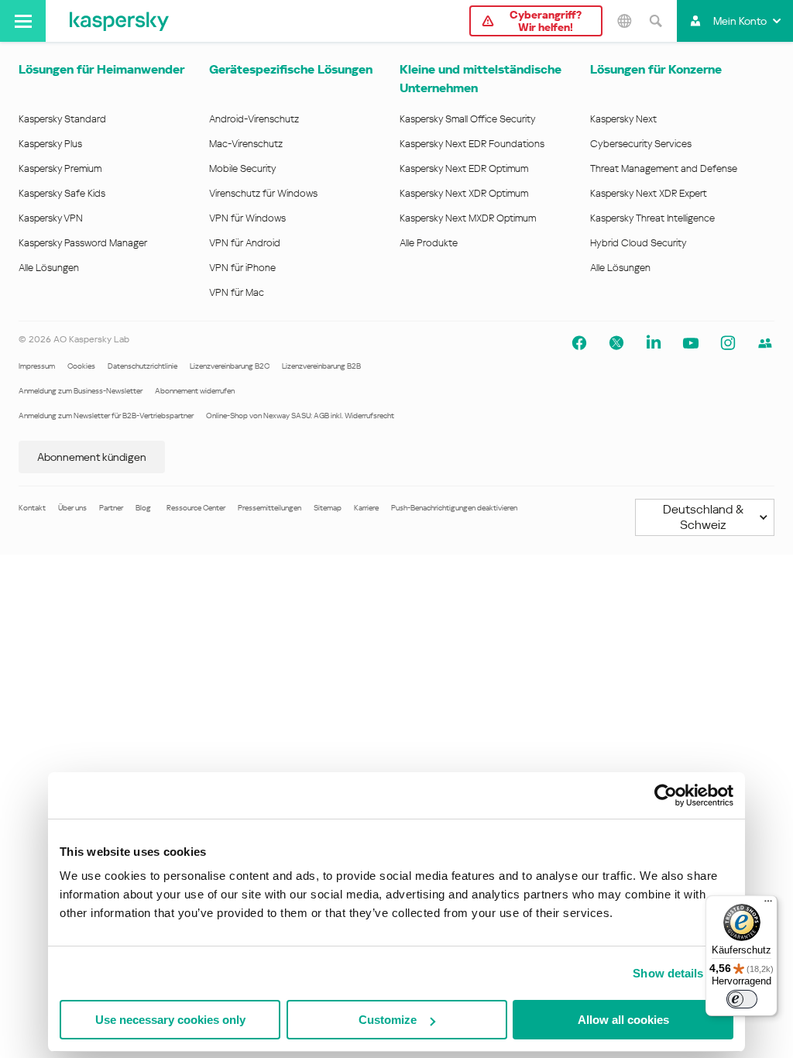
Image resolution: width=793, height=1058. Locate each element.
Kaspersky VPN (51, 218)
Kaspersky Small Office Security (468, 119)
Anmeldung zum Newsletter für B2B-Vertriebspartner (106, 415)
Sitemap (328, 507)
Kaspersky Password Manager (83, 243)
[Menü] (768, 904)
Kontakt (32, 507)
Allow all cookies (623, 1019)
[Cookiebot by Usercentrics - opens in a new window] (665, 795)
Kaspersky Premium (60, 168)
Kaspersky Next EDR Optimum (464, 168)
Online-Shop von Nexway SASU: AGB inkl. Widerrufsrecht (300, 415)
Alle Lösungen (49, 267)
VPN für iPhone (242, 267)
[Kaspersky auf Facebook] (579, 343)
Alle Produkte (429, 243)
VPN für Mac (236, 292)
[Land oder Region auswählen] (624, 21)
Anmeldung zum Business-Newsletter (80, 390)
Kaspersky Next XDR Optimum (464, 193)
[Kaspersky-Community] (765, 343)
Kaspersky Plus (50, 143)
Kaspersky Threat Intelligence (652, 218)
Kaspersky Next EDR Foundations (472, 143)
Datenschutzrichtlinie (142, 366)
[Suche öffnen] (655, 21)
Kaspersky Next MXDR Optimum (468, 218)
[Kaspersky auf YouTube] (690, 343)
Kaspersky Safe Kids (62, 193)
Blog (143, 507)
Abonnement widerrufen (195, 390)
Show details (668, 973)
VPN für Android (244, 243)
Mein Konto (740, 21)
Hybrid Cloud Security (638, 243)
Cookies (81, 366)
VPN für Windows (247, 218)
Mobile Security (242, 168)
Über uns (72, 507)
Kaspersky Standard (62, 119)
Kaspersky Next (623, 119)
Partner (111, 507)
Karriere (366, 507)
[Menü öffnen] (23, 21)
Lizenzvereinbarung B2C (229, 366)
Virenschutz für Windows (263, 193)
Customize (388, 1019)
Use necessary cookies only (170, 1019)
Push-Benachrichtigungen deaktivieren (454, 507)
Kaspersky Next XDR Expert (648, 193)
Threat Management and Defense (663, 168)
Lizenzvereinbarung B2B (321, 366)
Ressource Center (195, 507)
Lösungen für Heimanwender (101, 69)
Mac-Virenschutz (246, 143)
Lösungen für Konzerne (656, 69)
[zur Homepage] (119, 21)
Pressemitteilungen (269, 507)
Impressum (37, 366)
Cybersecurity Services (641, 143)
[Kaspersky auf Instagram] (728, 343)
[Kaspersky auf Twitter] (616, 343)
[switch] (741, 999)
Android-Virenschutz (254, 119)
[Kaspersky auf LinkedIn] (653, 343)
